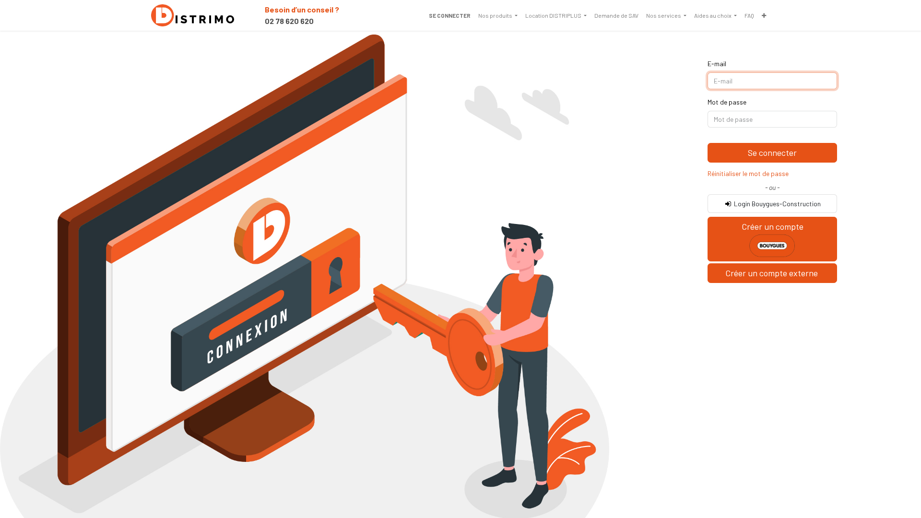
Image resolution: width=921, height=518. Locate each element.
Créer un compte (772, 226)
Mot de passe (727, 102)
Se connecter (450, 15)
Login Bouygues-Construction (776, 204)
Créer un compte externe (772, 273)
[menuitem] (497, 15)
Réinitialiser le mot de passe (748, 173)
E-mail (717, 63)
